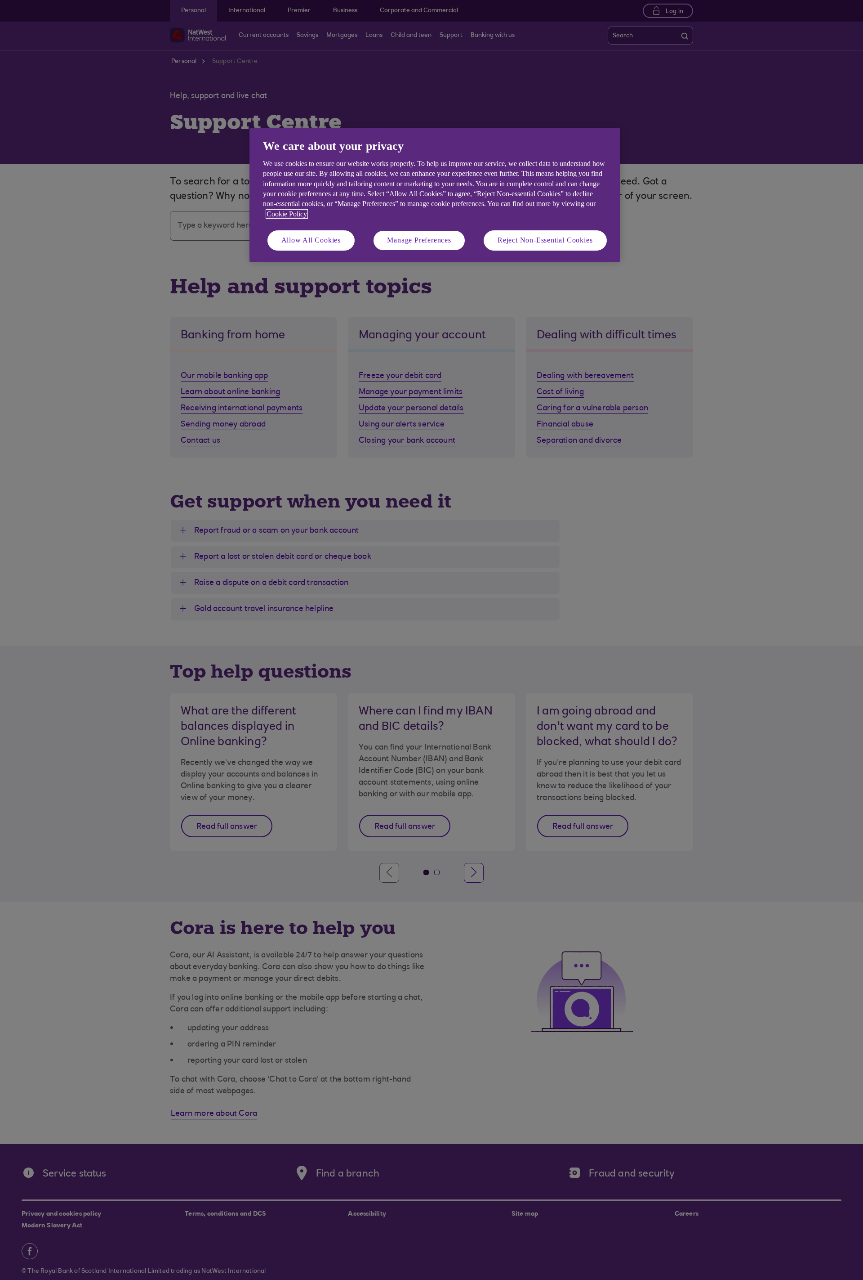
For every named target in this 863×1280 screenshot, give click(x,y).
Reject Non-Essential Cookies (545, 240)
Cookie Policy (287, 214)
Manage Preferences (419, 240)
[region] (434, 195)
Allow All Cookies (311, 240)
